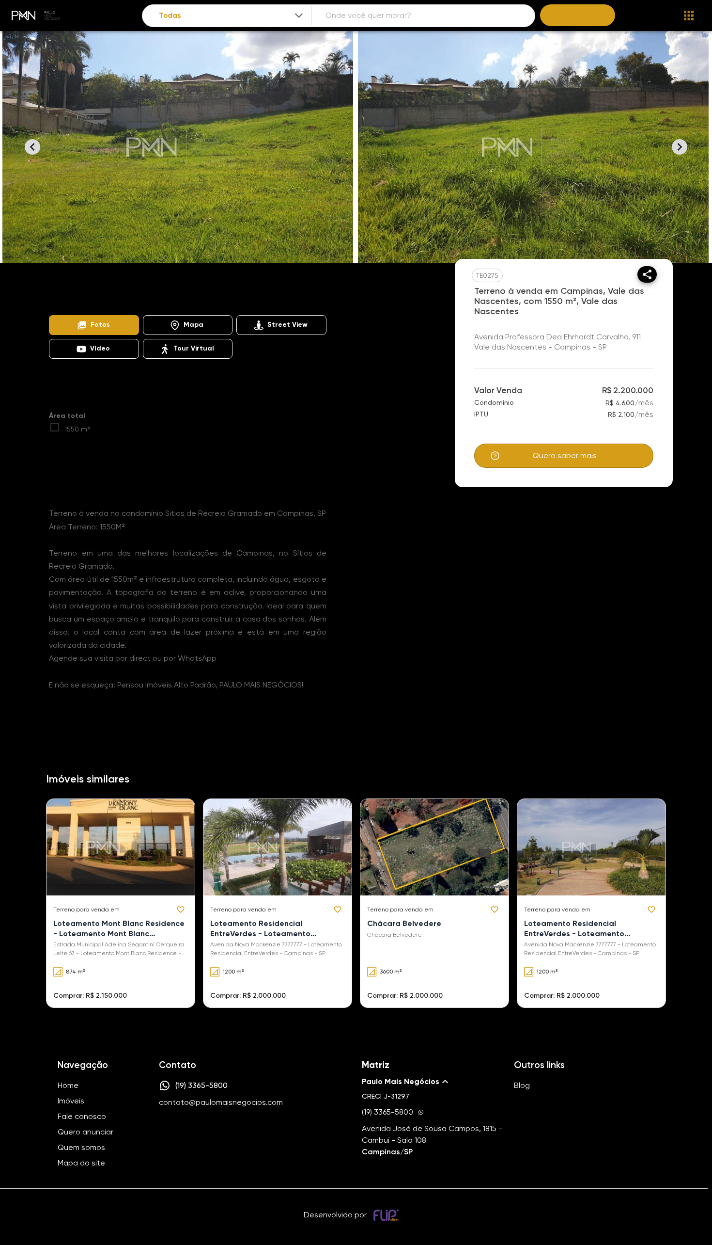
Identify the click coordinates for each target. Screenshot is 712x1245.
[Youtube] (192, 1132)
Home (57, 288)
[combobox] (232, 15)
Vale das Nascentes (236, 288)
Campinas (175, 288)
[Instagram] (164, 1132)
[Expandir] (299, 15)
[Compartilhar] (647, 274)
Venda (133, 288)
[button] (94, 325)
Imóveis (95, 288)
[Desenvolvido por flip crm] (387, 1215)
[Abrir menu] (688, 15)
